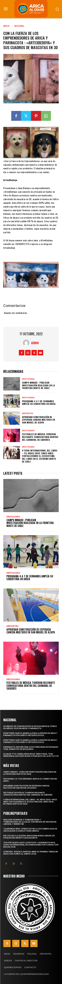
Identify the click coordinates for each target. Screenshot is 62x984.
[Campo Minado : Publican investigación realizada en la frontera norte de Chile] (11, 383)
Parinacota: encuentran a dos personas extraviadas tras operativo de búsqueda (30, 748)
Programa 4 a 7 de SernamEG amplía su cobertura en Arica (39, 402)
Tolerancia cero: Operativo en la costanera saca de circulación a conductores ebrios (30, 830)
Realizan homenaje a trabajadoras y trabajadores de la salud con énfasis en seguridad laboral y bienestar (30, 822)
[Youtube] (40, 352)
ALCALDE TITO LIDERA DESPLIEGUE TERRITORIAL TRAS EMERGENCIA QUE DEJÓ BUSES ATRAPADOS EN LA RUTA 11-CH (31, 755)
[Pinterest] (36, 116)
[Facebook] (16, 116)
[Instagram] (28, 352)
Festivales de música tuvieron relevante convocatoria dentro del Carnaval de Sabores (40, 436)
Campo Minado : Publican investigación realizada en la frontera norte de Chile (38, 385)
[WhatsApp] (46, 116)
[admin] (27, 343)
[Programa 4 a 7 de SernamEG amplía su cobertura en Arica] (11, 401)
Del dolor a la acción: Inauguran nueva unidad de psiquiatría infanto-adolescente (29, 837)
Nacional (19, 26)
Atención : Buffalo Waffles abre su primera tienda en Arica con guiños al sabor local (30, 853)
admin (35, 343)
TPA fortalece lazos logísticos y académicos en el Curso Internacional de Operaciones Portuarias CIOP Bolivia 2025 (31, 845)
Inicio (6, 26)
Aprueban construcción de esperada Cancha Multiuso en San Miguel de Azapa (38, 419)
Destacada (28, 379)
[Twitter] (26, 116)
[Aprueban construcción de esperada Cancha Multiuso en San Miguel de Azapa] (11, 418)
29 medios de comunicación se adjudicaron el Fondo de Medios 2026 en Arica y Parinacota (30, 727)
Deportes (27, 413)
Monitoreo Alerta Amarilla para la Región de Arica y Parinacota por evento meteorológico (30, 734)
